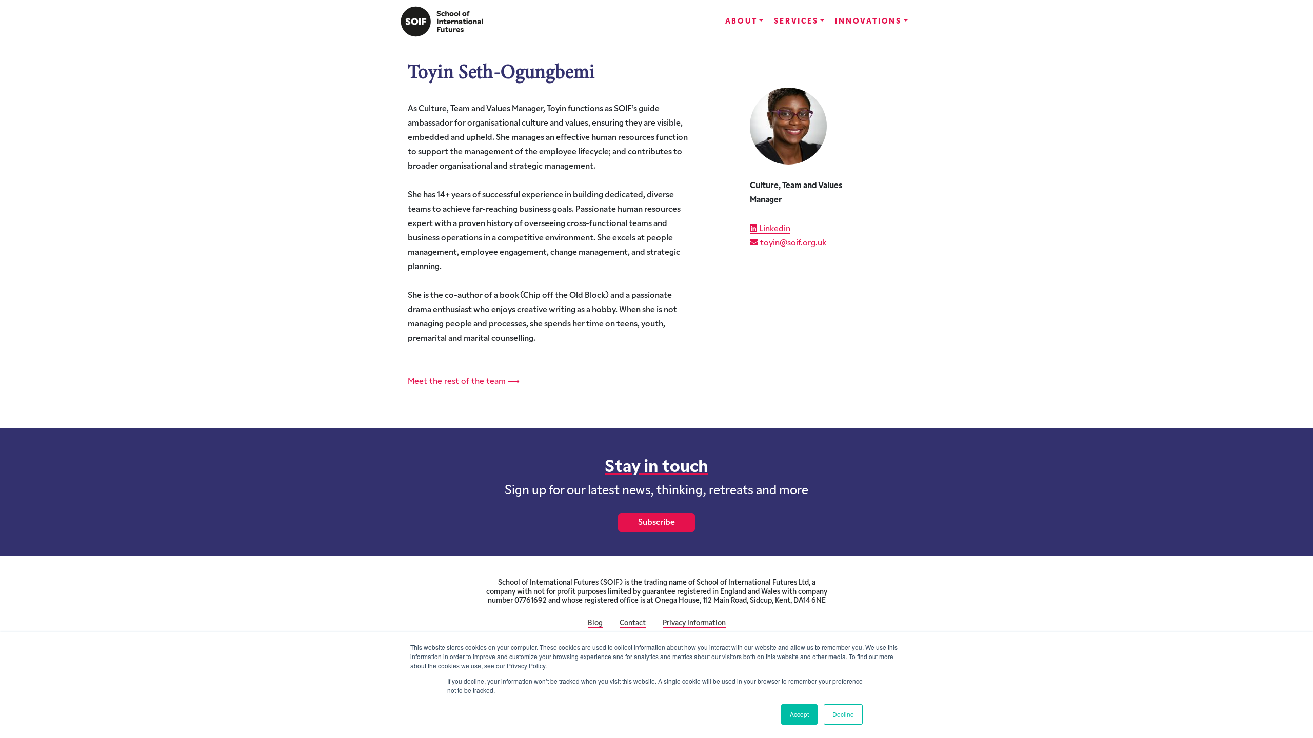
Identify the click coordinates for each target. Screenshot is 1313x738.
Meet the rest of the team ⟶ (464, 382)
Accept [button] (799, 714)
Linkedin (773, 229)
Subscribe (656, 523)
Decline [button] (843, 714)
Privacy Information (694, 623)
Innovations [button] (868, 22)
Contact (633, 623)
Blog (595, 623)
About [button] (741, 22)
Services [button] (796, 22)
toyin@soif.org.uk (792, 243)
